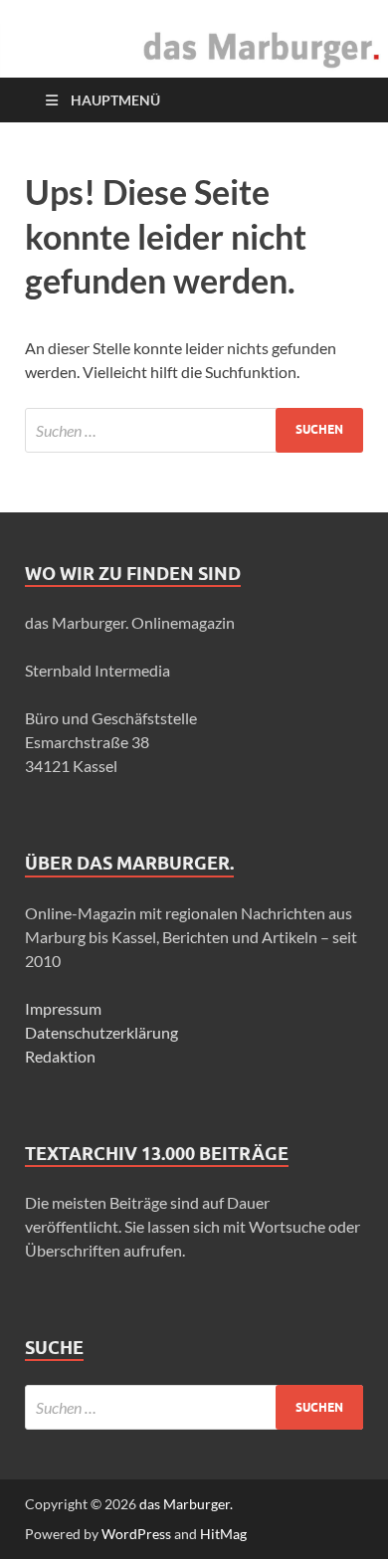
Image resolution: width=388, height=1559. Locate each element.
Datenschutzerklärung (101, 1032)
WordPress (136, 1533)
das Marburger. (186, 1503)
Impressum (63, 1008)
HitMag (223, 1533)
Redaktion (60, 1056)
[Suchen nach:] (194, 430)
